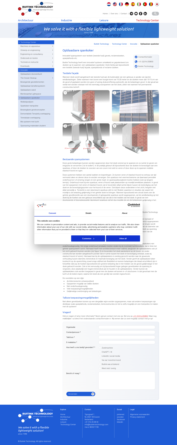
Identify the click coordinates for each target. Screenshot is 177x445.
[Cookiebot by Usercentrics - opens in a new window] (129, 205)
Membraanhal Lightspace (30, 94)
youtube (120, 417)
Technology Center (147, 20)
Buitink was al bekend (110, 364)
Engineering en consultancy (31, 54)
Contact (124, 14)
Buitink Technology (101, 44)
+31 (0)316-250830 (140, 316)
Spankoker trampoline (29, 106)
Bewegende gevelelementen (32, 82)
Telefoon (70, 337)
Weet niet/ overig (109, 368)
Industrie (66, 20)
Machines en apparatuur (30, 46)
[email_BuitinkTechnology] (132, 13)
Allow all (123, 238)
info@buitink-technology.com (96, 424)
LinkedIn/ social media (111, 356)
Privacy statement (137, 417)
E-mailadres (71, 342)
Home (105, 14)
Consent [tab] (52, 213)
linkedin (120, 422)
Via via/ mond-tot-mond (111, 360)
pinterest (120, 414)
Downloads (25, 66)
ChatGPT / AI (107, 352)
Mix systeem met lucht (29, 122)
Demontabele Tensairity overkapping (35, 114)
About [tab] (124, 213)
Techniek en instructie (29, 62)
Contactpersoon (73, 332)
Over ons (114, 14)
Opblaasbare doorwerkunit (31, 74)
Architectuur (25, 20)
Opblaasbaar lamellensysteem (32, 86)
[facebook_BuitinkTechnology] (141, 13)
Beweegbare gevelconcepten (32, 110)
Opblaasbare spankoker (30, 98)
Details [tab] (89, 213)
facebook (121, 419)
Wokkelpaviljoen (26, 102)
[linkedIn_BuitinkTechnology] (146, 13)
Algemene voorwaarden (140, 414)
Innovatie (24, 70)
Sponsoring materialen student (33, 126)
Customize (86, 238)
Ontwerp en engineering (30, 50)
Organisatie (70, 327)
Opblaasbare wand (28, 90)
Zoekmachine (107, 348)
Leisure (104, 20)
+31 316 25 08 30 (91, 422)
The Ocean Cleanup (28, 78)
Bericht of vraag (73, 373)
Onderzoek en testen (29, 58)
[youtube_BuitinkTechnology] (136, 13)
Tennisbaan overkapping (30, 118)
